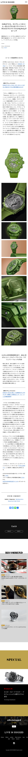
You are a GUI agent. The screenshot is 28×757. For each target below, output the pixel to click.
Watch (3, 574)
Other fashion (18, 737)
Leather (11, 737)
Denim (2, 737)
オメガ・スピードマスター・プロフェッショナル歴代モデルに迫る (14, 694)
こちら (6, 475)
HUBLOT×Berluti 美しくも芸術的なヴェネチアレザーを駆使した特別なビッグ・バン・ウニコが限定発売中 (14, 394)
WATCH (18, 531)
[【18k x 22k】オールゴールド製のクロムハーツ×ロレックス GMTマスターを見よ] (14, 592)
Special (17, 738)
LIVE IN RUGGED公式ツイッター (11, 481)
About (13, 738)
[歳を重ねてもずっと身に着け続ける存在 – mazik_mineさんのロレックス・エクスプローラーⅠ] (14, 566)
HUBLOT (5, 47)
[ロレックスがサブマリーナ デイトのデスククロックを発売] (14, 616)
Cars (24, 737)
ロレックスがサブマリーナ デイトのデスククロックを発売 (13, 627)
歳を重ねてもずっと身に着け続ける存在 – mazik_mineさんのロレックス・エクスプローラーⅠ (13, 578)
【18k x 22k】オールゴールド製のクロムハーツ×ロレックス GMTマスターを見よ (13, 603)
